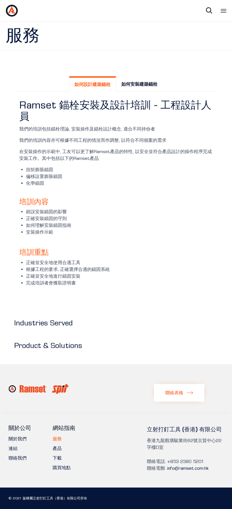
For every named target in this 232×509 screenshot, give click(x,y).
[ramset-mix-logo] (38, 392)
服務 (57, 438)
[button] (179, 392)
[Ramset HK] (12, 10)
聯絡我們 (17, 458)
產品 (57, 448)
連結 (13, 448)
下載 (57, 458)
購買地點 (62, 467)
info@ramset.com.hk (188, 468)
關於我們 (17, 438)
